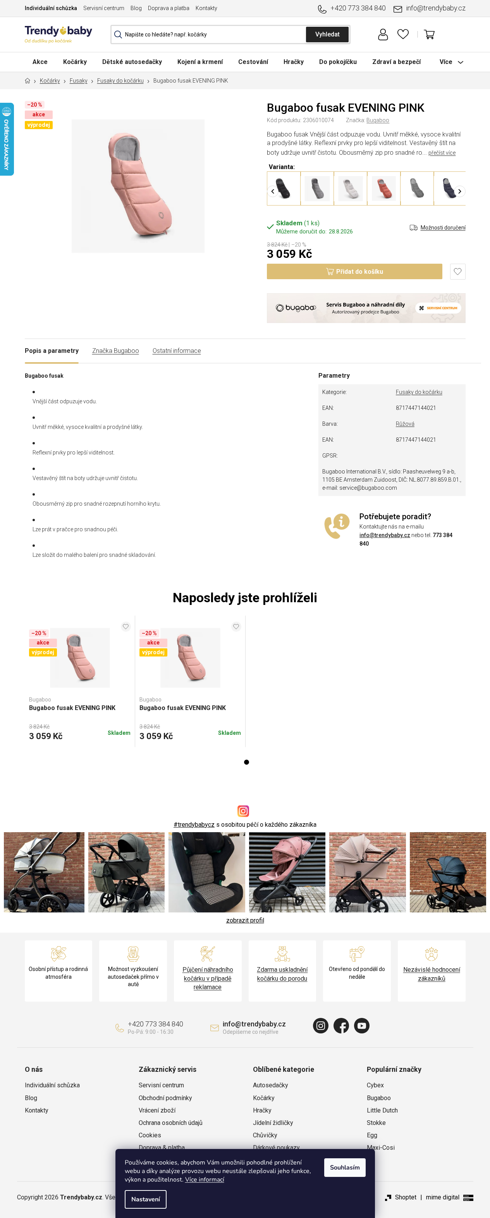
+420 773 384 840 (358, 8)
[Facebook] (341, 1025)
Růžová (405, 424)
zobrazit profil (245, 920)
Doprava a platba (168, 8)
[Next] (460, 191)
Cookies (150, 1135)
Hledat (327, 34)
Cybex (375, 1085)
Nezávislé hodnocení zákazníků (431, 974)
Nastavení (145, 1199)
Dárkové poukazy (276, 1147)
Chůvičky (265, 1135)
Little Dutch (382, 1110)
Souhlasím (345, 1167)
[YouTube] (362, 1025)
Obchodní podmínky (165, 1098)
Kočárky (264, 1098)
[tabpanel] (80, 681)
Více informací (204, 1179)
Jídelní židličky (273, 1122)
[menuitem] (40, 61)
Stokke (376, 1122)
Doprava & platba (162, 1147)
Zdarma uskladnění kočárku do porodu (282, 974)
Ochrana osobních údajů (171, 1122)
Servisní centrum (103, 8)
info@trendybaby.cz (436, 8)
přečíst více (442, 153)
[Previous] (273, 191)
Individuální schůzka (51, 8)
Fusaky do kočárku (419, 392)
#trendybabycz (194, 824)
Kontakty (206, 8)
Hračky (262, 1110)
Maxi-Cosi (381, 1147)
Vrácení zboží (157, 1110)
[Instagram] (320, 1025)
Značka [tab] (115, 350)
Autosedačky (270, 1085)
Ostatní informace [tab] (177, 350)
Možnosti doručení (443, 228)
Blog (136, 8)
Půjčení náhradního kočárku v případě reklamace (207, 978)
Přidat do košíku (359, 271)
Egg (372, 1135)
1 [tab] (246, 762)
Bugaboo (377, 120)
